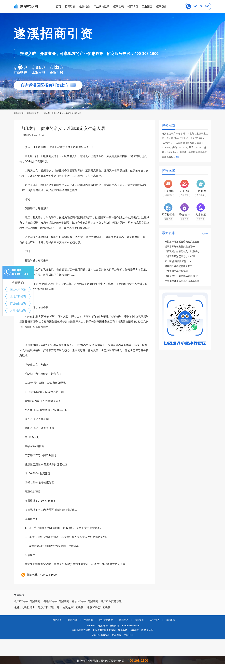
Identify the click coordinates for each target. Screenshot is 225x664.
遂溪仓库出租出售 (73, 607)
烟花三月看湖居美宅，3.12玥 (180, 256)
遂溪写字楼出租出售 (99, 607)
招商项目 (132, 6)
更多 (178, 157)
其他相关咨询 (18, 310)
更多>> (205, 233)
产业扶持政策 (101, 6)
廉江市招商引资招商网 (27, 601)
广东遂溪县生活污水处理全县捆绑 (182, 281)
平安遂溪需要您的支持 (176, 271)
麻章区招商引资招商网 (85, 601)
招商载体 (170, 619)
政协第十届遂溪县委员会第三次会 (182, 241)
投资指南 (84, 6)
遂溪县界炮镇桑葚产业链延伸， (181, 246)
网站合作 (128, 634)
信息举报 (116, 634)
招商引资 (70, 6)
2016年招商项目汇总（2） (178, 261)
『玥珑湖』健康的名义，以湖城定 (182, 251)
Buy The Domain (100, 634)
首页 (58, 6)
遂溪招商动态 (33, 113)
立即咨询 (168, 195)
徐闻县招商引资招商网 (56, 601)
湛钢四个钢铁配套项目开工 (178, 266)
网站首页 (57, 619)
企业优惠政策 (106, 619)
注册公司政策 (18, 289)
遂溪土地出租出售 (24, 607)
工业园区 (147, 6)
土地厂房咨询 (18, 296)
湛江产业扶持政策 (111, 601)
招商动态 (118, 6)
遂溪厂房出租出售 (48, 607)
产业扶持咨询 (18, 303)
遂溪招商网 (19, 113)
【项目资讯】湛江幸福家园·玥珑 (181, 276)
